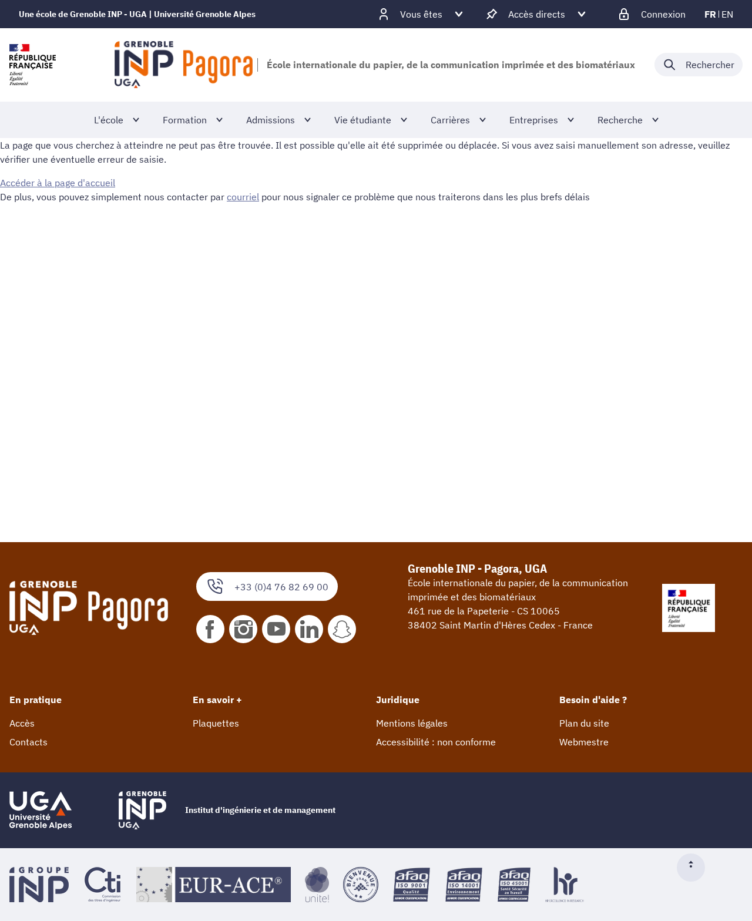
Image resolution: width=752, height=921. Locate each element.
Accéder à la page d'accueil (57, 183)
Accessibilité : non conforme (436, 742)
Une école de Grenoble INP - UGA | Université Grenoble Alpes (137, 14)
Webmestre (584, 742)
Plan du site (584, 723)
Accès (22, 723)
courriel (243, 197)
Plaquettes (216, 723)
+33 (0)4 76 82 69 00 (281, 587)
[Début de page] (695, 867)
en (727, 14)
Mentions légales (412, 723)
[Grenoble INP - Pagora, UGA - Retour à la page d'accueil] (184, 64)
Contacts (28, 742)
